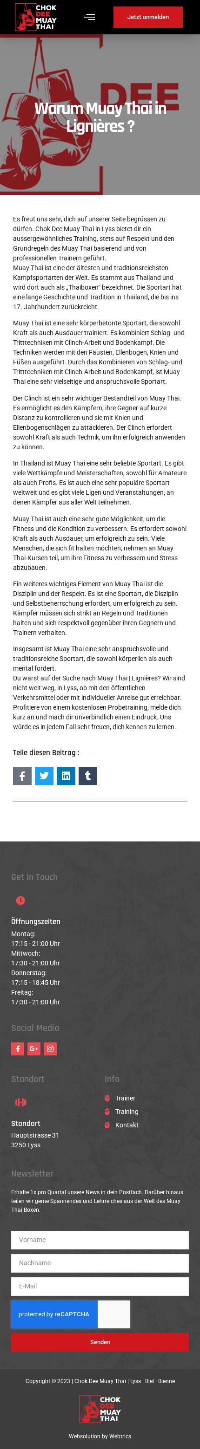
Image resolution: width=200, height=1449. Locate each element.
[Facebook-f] (17, 1048)
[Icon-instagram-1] (50, 1048)
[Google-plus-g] (33, 1048)
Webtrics (120, 1436)
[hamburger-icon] (89, 17)
